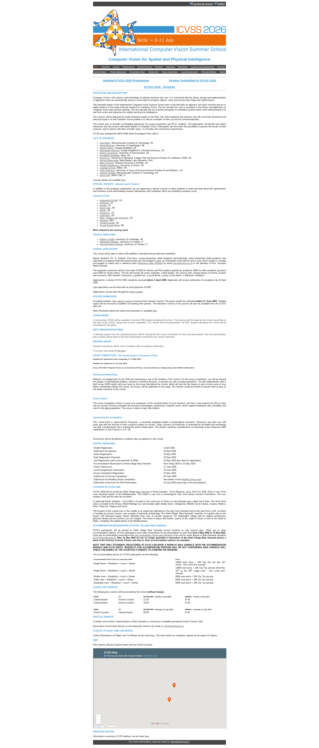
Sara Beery (105, 143)
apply (158, 261)
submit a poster (124, 301)
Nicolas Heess (107, 148)
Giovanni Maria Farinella (111, 244)
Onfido (103, 210)
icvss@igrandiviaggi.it (104, 537)
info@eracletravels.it (174, 626)
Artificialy (104, 203)
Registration (183, 67)
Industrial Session (144, 67)
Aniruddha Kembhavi (110, 155)
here (123, 180)
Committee (105, 67)
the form (121, 351)
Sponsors (221, 67)
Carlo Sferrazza (107, 170)
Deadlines (159, 67)
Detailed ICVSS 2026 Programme (126, 80)
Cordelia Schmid (107, 168)
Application (170, 67)
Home (96, 67)
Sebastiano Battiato (109, 242)
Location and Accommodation (202, 67)
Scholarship (153, 72)
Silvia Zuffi (105, 175)
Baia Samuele (143, 491)
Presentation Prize (137, 72)
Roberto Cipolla (107, 239)
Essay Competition (169, 72)
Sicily (188, 491)
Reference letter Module (150, 263)
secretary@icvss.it (183, 263)
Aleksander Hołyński (109, 150)
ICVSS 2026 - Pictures (159, 87)
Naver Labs (105, 208)
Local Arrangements (189, 72)
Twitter (221, 3)
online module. (136, 292)
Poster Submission (118, 72)
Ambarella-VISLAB (109, 200)
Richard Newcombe (109, 160)
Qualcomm (105, 215)
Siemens (104, 220)
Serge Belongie (107, 145)
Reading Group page (191, 479)
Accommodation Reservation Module (153, 535)
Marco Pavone (107, 163)
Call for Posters (100, 72)
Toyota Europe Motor (110, 225)
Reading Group (128, 67)
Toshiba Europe (107, 223)
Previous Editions (209, 72)
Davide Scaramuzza (109, 165)
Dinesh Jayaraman (109, 153)
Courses (116, 67)
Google (103, 205)
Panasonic (105, 213)
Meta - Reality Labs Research (114, 218)
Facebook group (202, 3)
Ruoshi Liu (105, 158)
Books (222, 72)
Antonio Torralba (107, 173)
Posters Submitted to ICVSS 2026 (192, 80)
